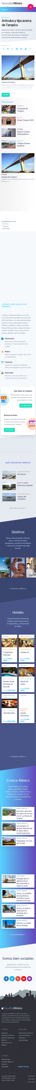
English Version (23, 1066)
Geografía (5, 1066)
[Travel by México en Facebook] (6, 978)
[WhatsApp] (17, 49)
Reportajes (6, 17)
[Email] (30, 49)
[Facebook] (3, 49)
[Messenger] (26, 49)
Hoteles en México (8, 1035)
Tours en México (24, 1035)
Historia (4, 1064)
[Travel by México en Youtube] (23, 978)
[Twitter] (8, 49)
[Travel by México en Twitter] (12, 978)
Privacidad (31, 1079)
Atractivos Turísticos (26, 1033)
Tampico (5, 9)
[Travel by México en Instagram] (29, 978)
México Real (6, 1059)
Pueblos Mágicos (7, 1062)
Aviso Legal (31, 1082)
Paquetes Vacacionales (23, 1039)
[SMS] (21, 49)
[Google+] (12, 49)
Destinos (6, 224)
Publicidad (31, 1076)
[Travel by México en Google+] (17, 978)
